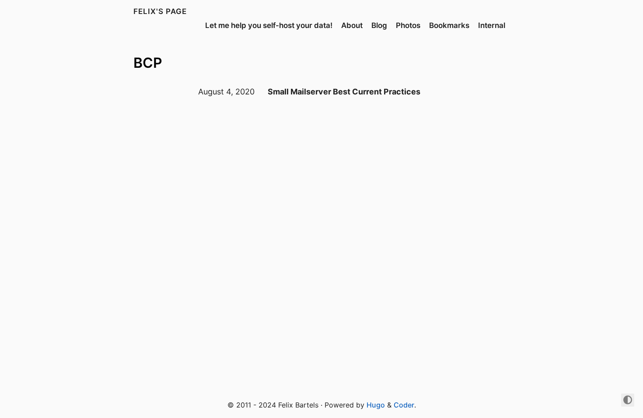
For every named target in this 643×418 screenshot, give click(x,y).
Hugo (376, 405)
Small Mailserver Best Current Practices (344, 91)
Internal (491, 25)
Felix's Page (160, 11)
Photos (408, 25)
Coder (404, 405)
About (352, 25)
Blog (379, 25)
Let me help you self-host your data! (268, 25)
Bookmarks (449, 25)
